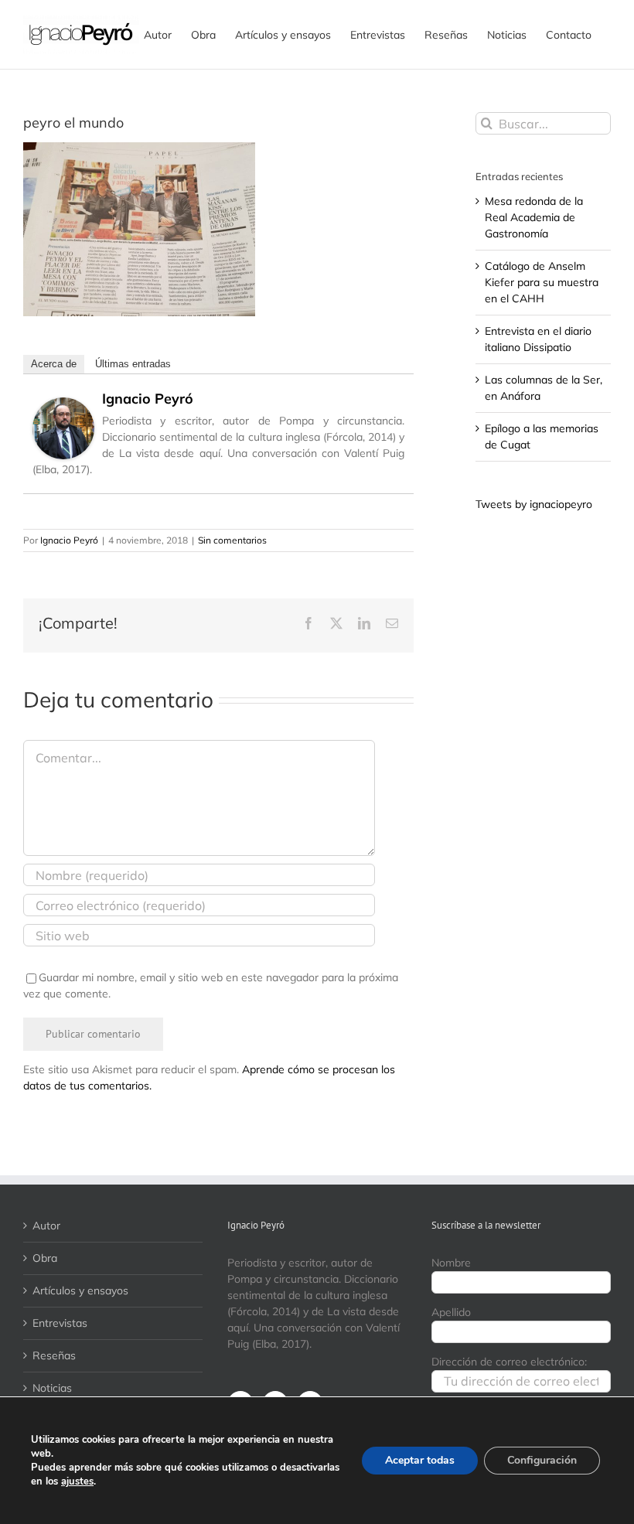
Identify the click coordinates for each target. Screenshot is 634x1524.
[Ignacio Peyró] (63, 405)
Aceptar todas (420, 1460)
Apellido (451, 1312)
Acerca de (54, 364)
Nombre (451, 1263)
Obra (44, 1258)
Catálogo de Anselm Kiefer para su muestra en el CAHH (541, 282)
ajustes (77, 1481)
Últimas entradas (133, 364)
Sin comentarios (232, 540)
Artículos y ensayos (80, 1290)
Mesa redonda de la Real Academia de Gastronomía (534, 217)
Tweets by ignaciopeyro (534, 504)
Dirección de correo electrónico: (509, 1362)
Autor (46, 1225)
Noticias (52, 1388)
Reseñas (54, 1355)
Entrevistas (59, 1323)
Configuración (542, 1460)
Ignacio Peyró (147, 398)
